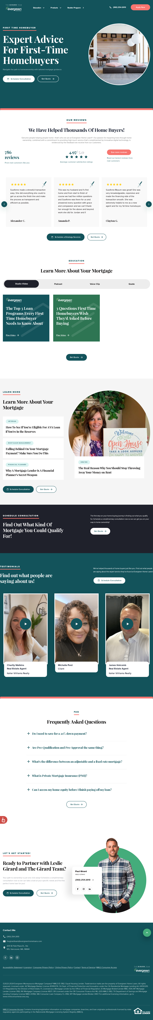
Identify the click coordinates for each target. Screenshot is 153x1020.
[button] (76, 733)
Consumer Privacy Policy (43, 967)
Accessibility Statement (12, 967)
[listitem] (25, 635)
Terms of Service (88, 967)
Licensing (28, 967)
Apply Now (140, 7)
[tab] (21, 284)
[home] (14, 7)
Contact (77, 967)
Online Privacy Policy (64, 967)
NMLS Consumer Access (106, 967)
